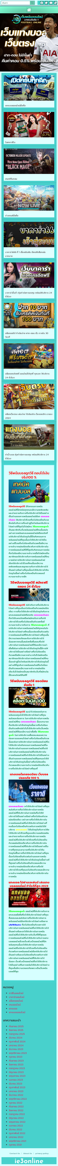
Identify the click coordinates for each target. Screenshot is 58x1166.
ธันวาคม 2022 (16, 1095)
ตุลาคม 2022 (15, 1102)
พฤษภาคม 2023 (17, 1076)
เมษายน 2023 (16, 1079)
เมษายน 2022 (16, 1125)
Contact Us (15, 1153)
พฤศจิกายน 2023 (18, 1053)
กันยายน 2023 (16, 1060)
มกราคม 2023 (16, 1091)
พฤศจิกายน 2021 (17, 1141)
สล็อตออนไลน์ (16, 1001)
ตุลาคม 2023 (15, 1057)
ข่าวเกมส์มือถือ (11, 215)
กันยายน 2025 (16, 1026)
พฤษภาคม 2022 (17, 1122)
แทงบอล (13, 1008)
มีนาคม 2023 (15, 1083)
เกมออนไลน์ (15, 1004)
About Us (27, 1153)
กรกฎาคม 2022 (17, 1114)
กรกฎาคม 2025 (17, 1034)
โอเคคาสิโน (10, 142)
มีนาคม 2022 (15, 1129)
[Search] (32, 3)
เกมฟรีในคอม (11, 178)
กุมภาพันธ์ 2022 (17, 1133)
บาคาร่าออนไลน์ (16, 997)
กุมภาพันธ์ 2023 (17, 1087)
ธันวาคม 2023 (16, 1049)
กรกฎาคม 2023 (17, 1068)
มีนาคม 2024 (15, 1037)
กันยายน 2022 (16, 1106)
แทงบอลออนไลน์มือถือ (15, 105)
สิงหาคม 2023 (16, 1064)
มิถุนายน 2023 (16, 1072)
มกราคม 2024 (16, 1045)
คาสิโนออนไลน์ (16, 993)
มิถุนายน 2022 (16, 1118)
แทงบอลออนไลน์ (17, 1012)
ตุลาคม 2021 (15, 1144)
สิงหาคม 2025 (16, 1030)
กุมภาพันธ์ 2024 (17, 1041)
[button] (29, 10)
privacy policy (42, 1153)
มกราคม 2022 (16, 1137)
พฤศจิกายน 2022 (18, 1099)
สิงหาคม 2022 (16, 1110)
